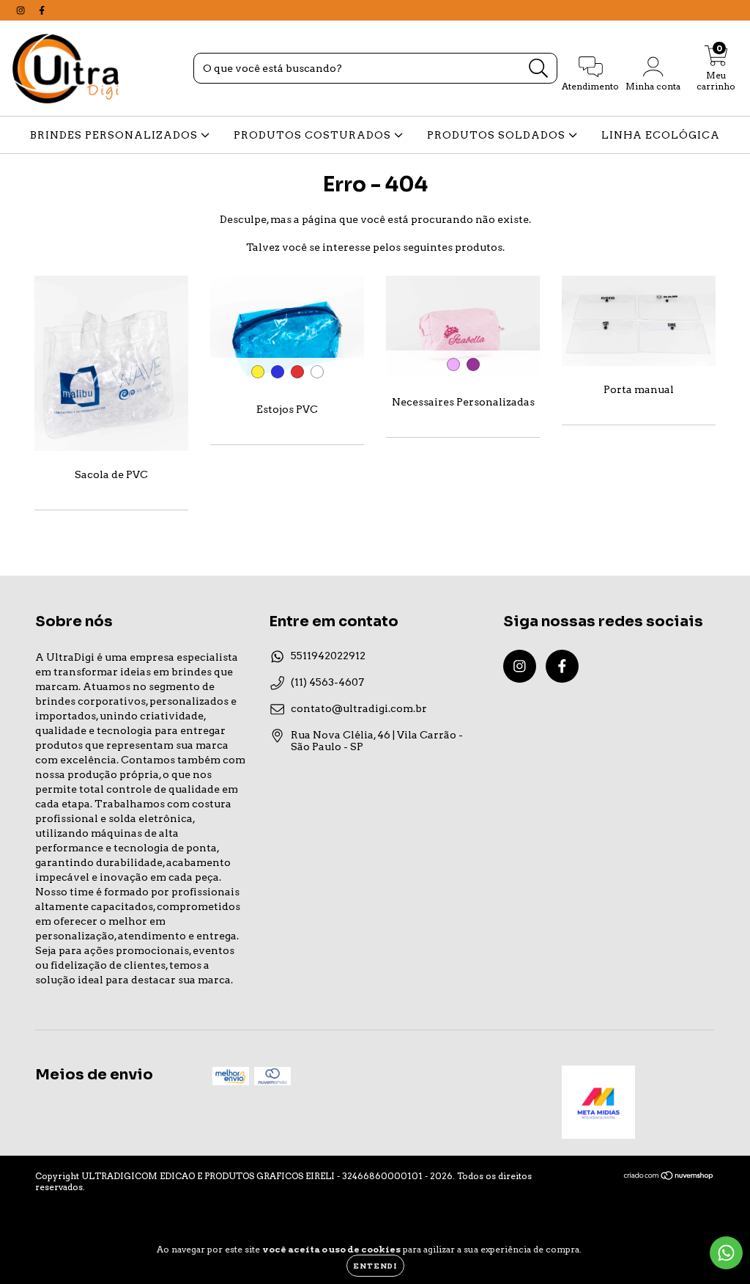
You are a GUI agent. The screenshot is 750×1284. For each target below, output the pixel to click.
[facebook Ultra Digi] (41, 10)
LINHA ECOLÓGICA (660, 135)
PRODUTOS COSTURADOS (314, 135)
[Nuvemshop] (669, 1177)
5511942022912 (328, 655)
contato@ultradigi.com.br (359, 708)
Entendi (375, 1265)
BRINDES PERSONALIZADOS (115, 135)
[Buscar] (538, 68)
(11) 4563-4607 (327, 682)
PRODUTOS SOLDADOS (497, 135)
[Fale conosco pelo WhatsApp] (726, 1252)
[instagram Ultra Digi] (21, 10)
